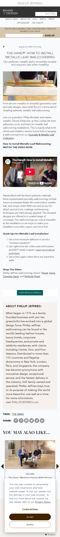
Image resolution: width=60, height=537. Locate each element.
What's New (11, 19)
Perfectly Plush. (32, 277)
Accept (30, 517)
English (52, 535)
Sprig (52, 273)
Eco (35, 19)
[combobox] (50, 535)
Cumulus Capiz (11, 277)
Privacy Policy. (43, 502)
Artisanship (23, 23)
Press (52, 19)
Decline (30, 524)
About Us (25, 19)
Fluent (45, 273)
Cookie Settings (30, 509)
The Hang (37, 47)
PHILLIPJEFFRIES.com (25, 402)
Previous (2, 466)
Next (57, 466)
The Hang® (37, 23)
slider (54, 10)
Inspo (43, 19)
